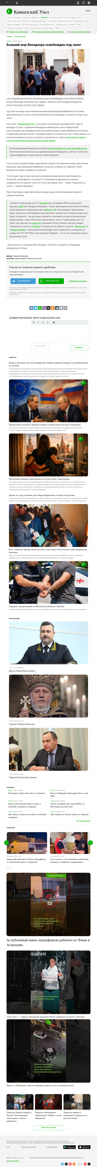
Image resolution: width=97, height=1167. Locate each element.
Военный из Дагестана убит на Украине (26, 793)
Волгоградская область (75, 17)
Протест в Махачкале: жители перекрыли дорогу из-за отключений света (40, 1085)
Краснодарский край (81, 21)
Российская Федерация (30, 24)
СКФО (78, 24)
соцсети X (37, 223)
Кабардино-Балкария (39, 21)
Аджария (18, 17)
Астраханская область (57, 17)
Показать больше (48, 1127)
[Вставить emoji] (53, 322)
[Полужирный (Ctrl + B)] (33, 322)
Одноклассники (18, 229)
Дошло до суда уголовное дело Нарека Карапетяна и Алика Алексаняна (42, 495)
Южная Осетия (35, 28)
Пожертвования (52, 1147)
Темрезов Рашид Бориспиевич (23, 777)
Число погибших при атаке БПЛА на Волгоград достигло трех (67, 805)
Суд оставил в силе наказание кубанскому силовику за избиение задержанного (69, 860)
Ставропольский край (14, 28)
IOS (54, 209)
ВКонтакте (80, 226)
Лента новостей (20, 36)
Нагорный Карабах (13, 24)
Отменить (79, 347)
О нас (8, 1147)
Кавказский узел (26, 124)
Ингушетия (26, 21)
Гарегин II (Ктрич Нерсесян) (22, 724)
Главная (9, 36)
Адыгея (25, 17)
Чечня (26, 28)
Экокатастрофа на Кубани (80, 32)
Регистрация (40, 346)
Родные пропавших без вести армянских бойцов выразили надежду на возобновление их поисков (48, 364)
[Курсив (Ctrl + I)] (38, 322)
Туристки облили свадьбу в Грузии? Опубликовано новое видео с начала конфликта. (19, 1116)
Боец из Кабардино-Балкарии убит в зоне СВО (69, 794)
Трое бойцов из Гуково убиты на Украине (69, 814)
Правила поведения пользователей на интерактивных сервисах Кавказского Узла (56, 1157)
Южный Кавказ (48, 28)
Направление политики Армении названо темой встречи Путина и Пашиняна (45, 424)
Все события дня (83, 821)
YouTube (36, 226)
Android (47, 209)
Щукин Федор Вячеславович (22, 670)
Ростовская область (47, 24)
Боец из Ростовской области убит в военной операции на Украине (24, 805)
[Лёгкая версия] (17, 3)
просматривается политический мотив (67, 148)
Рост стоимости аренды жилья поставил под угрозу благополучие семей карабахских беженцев (48, 551)
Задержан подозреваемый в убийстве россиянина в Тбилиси (36, 606)
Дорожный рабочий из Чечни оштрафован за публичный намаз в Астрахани (26, 860)
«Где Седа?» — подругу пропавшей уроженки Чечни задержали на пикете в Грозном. (46, 1016)
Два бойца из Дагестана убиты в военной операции (27, 816)
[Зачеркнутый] (47, 322)
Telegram (43, 203)
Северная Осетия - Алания (65, 24)
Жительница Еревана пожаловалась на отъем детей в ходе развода (39, 478)
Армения (44, 17)
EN (12, 2)
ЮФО (57, 28)
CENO (21, 206)
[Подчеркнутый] (43, 322)
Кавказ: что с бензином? (18, 32)
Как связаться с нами (28, 1147)
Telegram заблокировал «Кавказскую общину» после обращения (48, 1115)
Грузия (9, 21)
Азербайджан (34, 17)
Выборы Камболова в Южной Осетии (49, 32)
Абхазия (10, 17)
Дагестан (17, 21)
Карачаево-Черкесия (65, 21)
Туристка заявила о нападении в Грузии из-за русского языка (75, 1115)
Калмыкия (52, 21)
